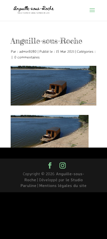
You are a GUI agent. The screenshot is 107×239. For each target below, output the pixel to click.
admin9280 (28, 51)
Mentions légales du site (62, 185)
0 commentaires (27, 57)
